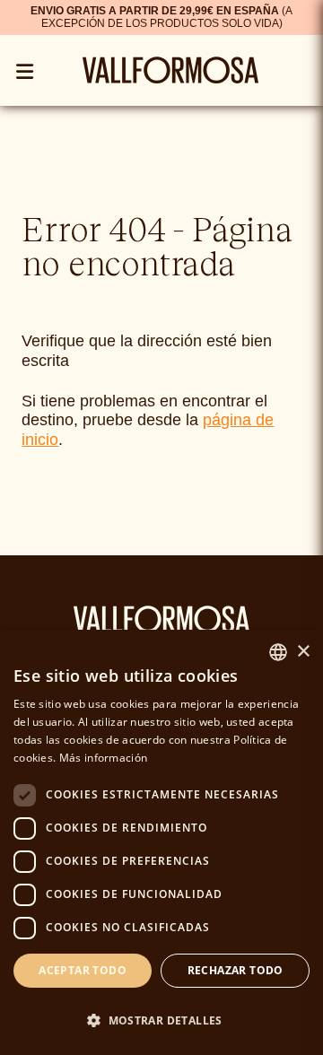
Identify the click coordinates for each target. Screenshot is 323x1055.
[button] (161, 1020)
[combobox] (278, 652)
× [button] (303, 651)
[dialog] (161, 842)
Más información (103, 757)
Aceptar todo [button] (83, 970)
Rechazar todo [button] (236, 970)
